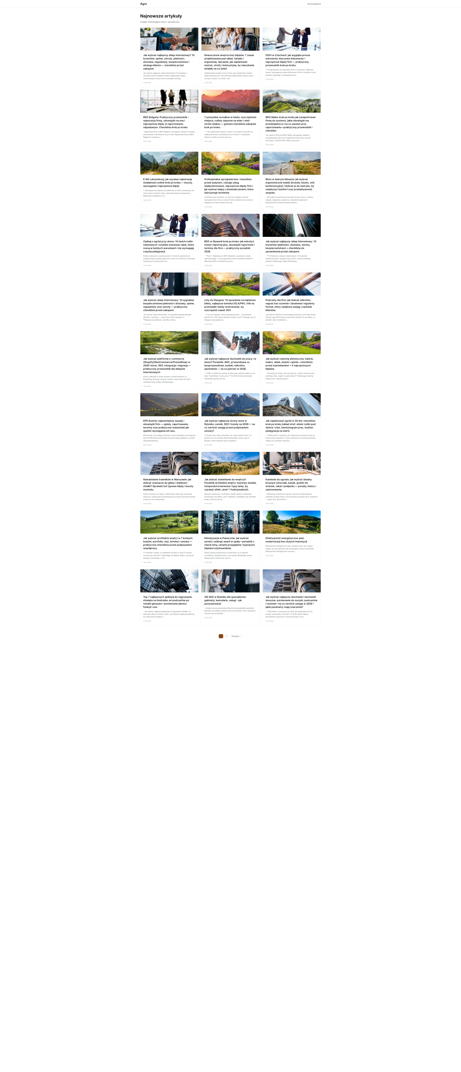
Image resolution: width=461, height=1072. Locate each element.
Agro (143, 4)
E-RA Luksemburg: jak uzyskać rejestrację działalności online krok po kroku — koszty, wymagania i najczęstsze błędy (168, 182)
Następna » (236, 636)
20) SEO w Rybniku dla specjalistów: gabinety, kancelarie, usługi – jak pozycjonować (225, 600)
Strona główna (314, 4)
